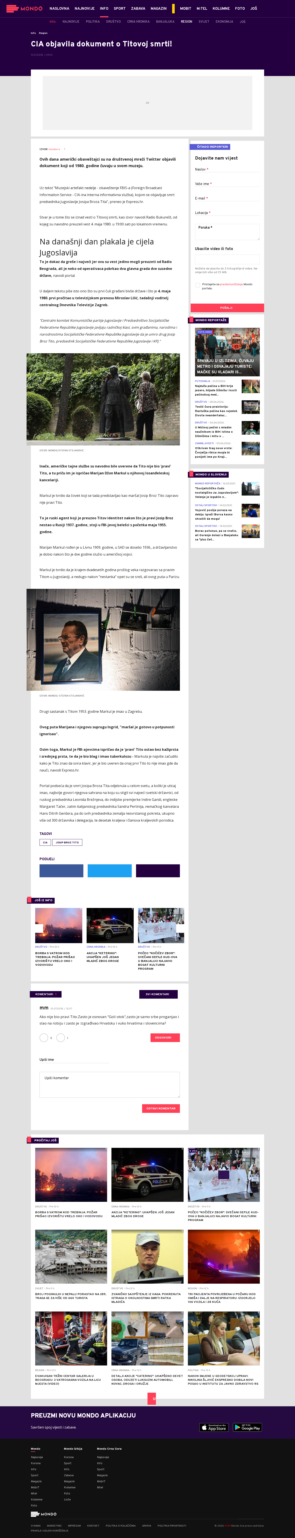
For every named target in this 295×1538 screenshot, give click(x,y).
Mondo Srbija (73, 1449)
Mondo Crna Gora (109, 1449)
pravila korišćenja (231, 284)
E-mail (201, 198)
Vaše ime (203, 184)
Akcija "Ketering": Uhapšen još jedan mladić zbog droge (103, 957)
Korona (36, 1463)
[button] (39, 928)
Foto (34, 1506)
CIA (45, 842)
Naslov (201, 169)
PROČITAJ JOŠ (45, 1140)
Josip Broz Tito (67, 842)
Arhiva (146, 1526)
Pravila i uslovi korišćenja (49, 1531)
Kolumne (37, 1500)
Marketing (54, 1526)
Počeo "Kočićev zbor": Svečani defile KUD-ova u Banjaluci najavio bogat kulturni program (157, 961)
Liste (67, 1500)
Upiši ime (47, 1060)
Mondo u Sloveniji (211, 475)
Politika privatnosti (172, 1526)
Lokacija (203, 213)
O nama (36, 1526)
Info (33, 33)
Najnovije (37, 1457)
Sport (34, 1475)
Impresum (74, 1526)
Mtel (34, 1493)
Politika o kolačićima (121, 1526)
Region (43, 33)
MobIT (35, 1487)
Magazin (36, 1481)
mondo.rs (54, 149)
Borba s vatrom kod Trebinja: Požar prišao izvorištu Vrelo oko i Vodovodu (55, 959)
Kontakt (93, 1526)
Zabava (69, 1475)
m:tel (228, 1525)
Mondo (35, 1449)
